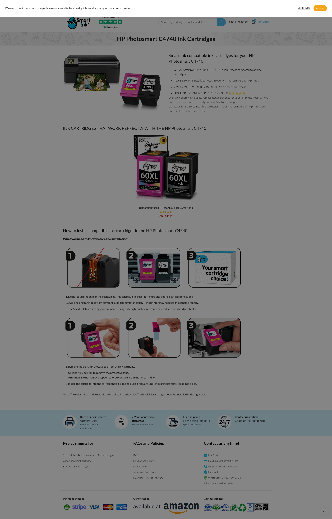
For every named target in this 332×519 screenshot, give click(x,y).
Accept (320, 8)
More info (304, 8)
